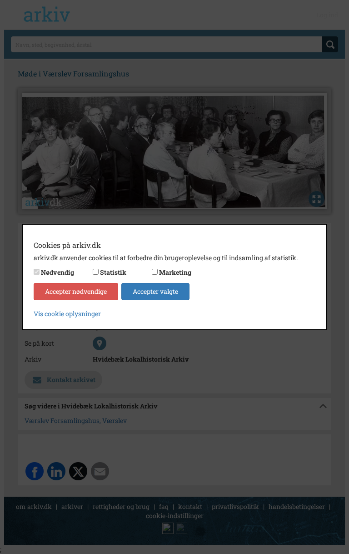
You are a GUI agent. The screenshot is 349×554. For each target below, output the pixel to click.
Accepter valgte (155, 291)
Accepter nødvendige (76, 291)
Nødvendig (57, 272)
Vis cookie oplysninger (67, 313)
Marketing (175, 272)
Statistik (113, 272)
